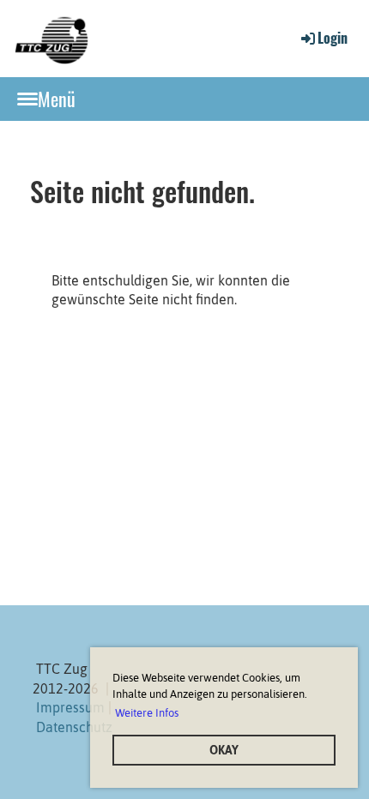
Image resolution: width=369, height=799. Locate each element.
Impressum (70, 707)
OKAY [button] (224, 750)
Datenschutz (74, 727)
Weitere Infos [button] (146, 712)
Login (333, 37)
